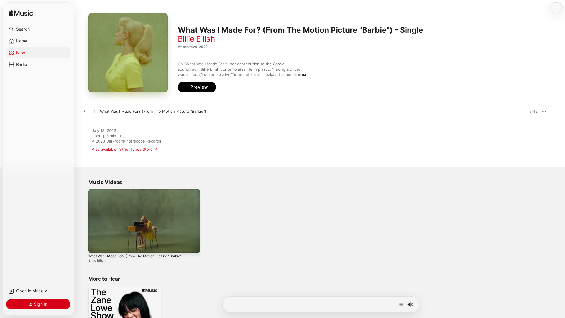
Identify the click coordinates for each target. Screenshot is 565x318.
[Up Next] (401, 304)
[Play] (95, 245)
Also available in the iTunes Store (122, 149)
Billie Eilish (196, 38)
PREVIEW (531, 111)
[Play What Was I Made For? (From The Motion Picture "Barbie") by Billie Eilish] (94, 111)
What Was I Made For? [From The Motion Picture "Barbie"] (135, 256)
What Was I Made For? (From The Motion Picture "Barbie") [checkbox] (153, 111)
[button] (38, 29)
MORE (302, 75)
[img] (21, 13)
